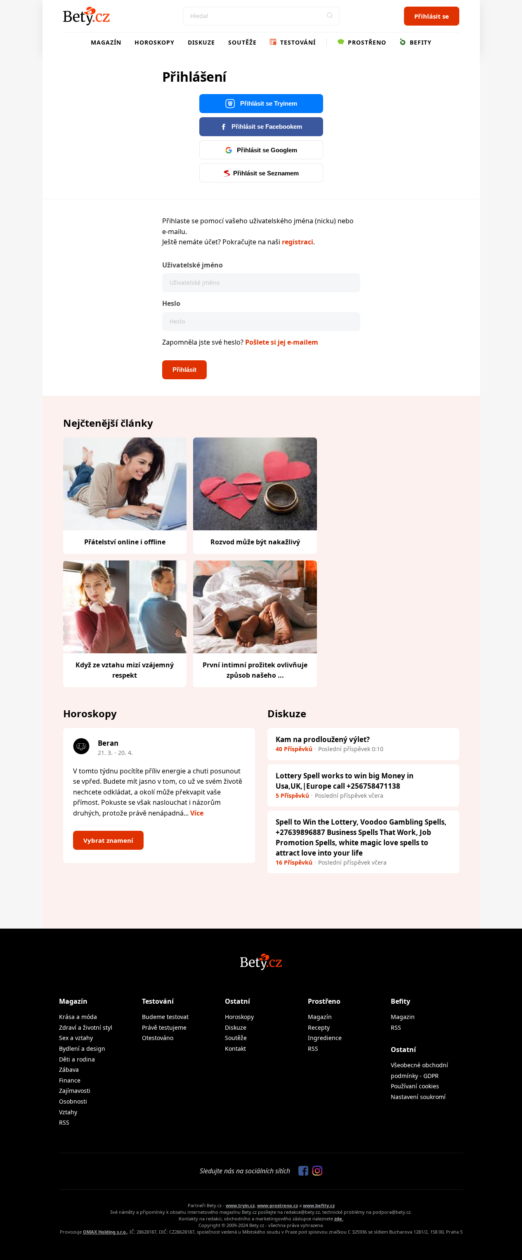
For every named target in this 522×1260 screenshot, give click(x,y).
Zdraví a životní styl (85, 1027)
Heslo (171, 303)
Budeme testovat (165, 1017)
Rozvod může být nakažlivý (255, 541)
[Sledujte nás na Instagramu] (315, 1171)
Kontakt (235, 1048)
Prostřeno (366, 42)
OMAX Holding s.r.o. (105, 1232)
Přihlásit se (431, 16)
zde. (338, 1218)
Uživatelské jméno (192, 264)
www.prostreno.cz (277, 1205)
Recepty (319, 1027)
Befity (420, 42)
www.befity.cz (319, 1205)
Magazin (403, 1017)
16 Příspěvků (294, 862)
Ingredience (325, 1038)
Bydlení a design (82, 1048)
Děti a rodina (77, 1059)
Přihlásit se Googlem (266, 150)
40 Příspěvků (294, 749)
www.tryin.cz (240, 1205)
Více (196, 813)
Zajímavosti (74, 1091)
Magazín (106, 42)
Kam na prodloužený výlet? (323, 739)
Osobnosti (73, 1101)
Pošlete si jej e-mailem (281, 342)
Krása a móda (78, 1017)
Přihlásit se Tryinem (268, 103)
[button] (330, 16)
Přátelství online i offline (124, 541)
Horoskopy (155, 42)
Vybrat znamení (108, 840)
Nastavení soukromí (418, 1097)
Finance (69, 1080)
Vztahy (68, 1112)
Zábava (69, 1069)
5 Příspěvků (292, 795)
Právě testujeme (164, 1027)
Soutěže (242, 42)
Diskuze (201, 42)
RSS (64, 1122)
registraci (297, 241)
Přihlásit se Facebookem (266, 126)
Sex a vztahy (76, 1038)
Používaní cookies (415, 1086)
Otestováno (157, 1038)
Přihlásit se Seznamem (266, 173)
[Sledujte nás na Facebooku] (301, 1171)
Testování (297, 42)
